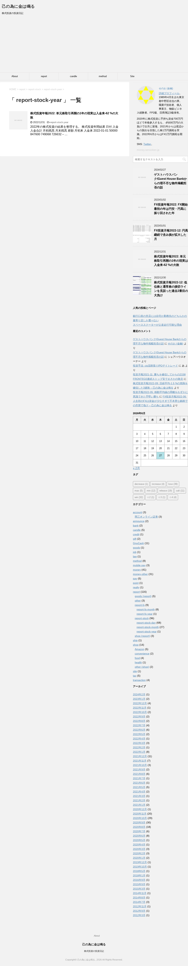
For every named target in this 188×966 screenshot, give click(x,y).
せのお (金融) (175, 343)
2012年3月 (139, 915)
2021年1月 (139, 804)
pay (135, 578)
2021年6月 (139, 782)
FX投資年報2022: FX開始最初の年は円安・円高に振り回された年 (171, 209)
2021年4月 (139, 791)
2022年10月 (140, 712)
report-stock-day (146, 622)
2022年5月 (139, 734)
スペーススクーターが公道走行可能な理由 (157, 324)
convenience (142, 653)
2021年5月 (139, 787)
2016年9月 (139, 879)
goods (136, 547)
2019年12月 (140, 862)
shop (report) (142, 635)
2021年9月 (139, 769)
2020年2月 (139, 853)
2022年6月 (139, 729)
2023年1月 (139, 698)
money (137, 569)
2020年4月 (139, 844)
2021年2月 (139, 800)
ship (135, 640)
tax (134, 675)
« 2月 (136, 468)
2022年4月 (139, 738)
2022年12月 (140, 703)
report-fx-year (145, 613)
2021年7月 (139, 778)
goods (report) (143, 596)
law (135, 556)
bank (136, 525)
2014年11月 (140, 893)
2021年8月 (139, 773)
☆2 (150, 497)
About (15, 76)
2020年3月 (139, 849)
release (165, 490)
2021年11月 (140, 760)
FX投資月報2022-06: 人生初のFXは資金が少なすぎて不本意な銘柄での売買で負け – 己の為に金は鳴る (160, 401)
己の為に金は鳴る (18, 6)
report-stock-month (148, 627)
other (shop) (142, 666)
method (103, 76)
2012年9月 (139, 910)
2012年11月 (140, 906)
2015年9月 (139, 884)
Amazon (139, 649)
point (136, 582)
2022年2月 (139, 747)
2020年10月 (140, 818)
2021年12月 (140, 756)
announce (138, 521)
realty (136, 587)
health (138, 662)
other (138, 600)
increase (158, 484)
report (44, 76)
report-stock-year (59, 122)
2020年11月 (140, 813)
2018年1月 (139, 875)
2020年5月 (139, 840)
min (151, 490)
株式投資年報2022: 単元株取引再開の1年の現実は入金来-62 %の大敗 (171, 261)
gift (134, 538)
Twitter (147, 144)
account (137, 512)
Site (132, 76)
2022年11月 (140, 707)
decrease (141, 484)
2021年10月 (140, 765)
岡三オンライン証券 (146, 516)
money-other (140, 574)
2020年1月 (139, 857)
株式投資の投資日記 (94, 951)
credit (136, 534)
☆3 (161, 497)
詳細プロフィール (169, 93)
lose (173, 484)
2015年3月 (139, 888)
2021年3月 (139, 796)
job (134, 552)
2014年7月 (139, 901)
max (139, 490)
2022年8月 (139, 720)
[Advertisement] (94, 45)
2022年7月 (139, 725)
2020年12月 (140, 809)
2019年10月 (140, 866)
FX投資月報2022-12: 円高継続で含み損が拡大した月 (171, 235)
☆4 (172, 497)
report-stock (142, 618)
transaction (139, 680)
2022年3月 (139, 743)
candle (73, 76)
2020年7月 (139, 831)
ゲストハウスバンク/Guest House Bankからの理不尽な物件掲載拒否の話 (170, 181)
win (139, 497)
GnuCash (138, 543)
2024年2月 (139, 694)
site (135, 671)
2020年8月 (139, 826)
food (137, 658)
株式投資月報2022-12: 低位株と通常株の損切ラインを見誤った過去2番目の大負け (171, 289)
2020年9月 (139, 822)
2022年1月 (139, 751)
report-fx (140, 605)
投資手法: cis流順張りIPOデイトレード (155, 365)
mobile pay (139, 565)
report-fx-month (146, 609)
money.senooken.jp (148, 149)
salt (180, 490)
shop (136, 644)
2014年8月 (139, 897)
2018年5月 (139, 871)
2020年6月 (139, 835)
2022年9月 (139, 716)
